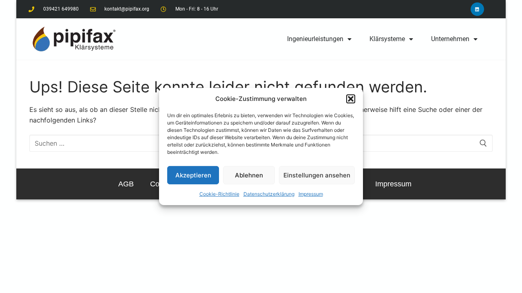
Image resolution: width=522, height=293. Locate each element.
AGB (126, 184)
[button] (351, 99)
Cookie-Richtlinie (219, 194)
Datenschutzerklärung (268, 194)
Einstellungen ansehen (316, 175)
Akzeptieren (193, 175)
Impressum (311, 194)
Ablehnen (249, 175)
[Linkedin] (477, 9)
